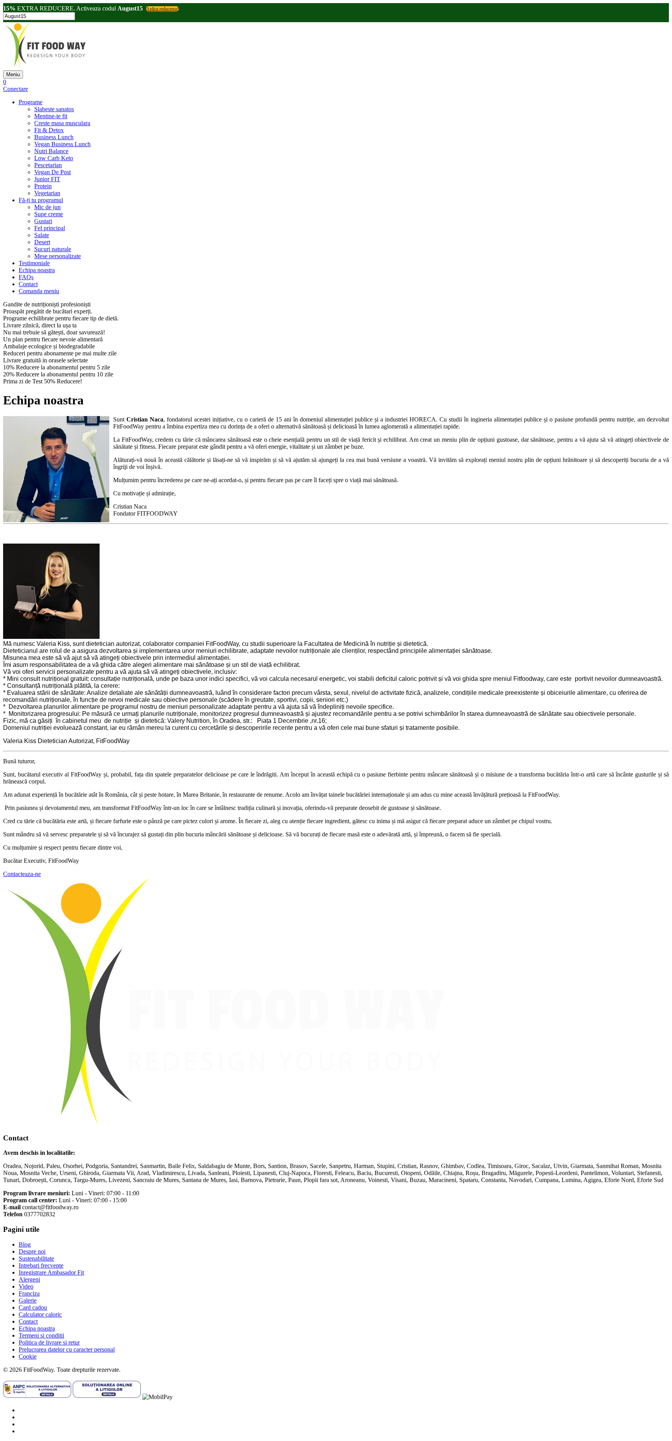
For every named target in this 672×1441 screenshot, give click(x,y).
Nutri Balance (51, 151)
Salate (41, 235)
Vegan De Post (52, 172)
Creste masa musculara (62, 123)
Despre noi (32, 1251)
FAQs (26, 277)
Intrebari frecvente (41, 1265)
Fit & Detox (49, 130)
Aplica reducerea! (162, 9)
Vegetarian (47, 193)
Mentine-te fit (50, 116)
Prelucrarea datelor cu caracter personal (67, 1349)
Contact (28, 284)
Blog (25, 1244)
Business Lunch (54, 137)
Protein (43, 186)
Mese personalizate (57, 256)
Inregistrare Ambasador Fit (51, 1272)
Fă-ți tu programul (41, 200)
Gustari (43, 221)
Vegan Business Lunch (62, 144)
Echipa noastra (37, 270)
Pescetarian (48, 165)
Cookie (28, 1356)
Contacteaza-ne (22, 874)
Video (26, 1286)
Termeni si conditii (41, 1335)
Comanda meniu (39, 291)
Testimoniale (34, 263)
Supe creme (48, 214)
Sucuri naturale (52, 249)
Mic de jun (47, 207)
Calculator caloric (40, 1314)
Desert (42, 242)
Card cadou (33, 1307)
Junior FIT (47, 179)
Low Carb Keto (53, 158)
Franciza (29, 1293)
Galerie (28, 1300)
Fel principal (49, 228)
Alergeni (29, 1279)
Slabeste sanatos (54, 109)
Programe (30, 102)
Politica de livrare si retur (49, 1342)
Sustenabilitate (36, 1258)
